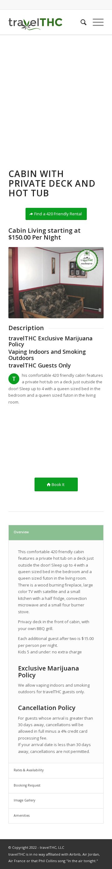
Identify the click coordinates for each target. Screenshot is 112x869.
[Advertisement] (56, 94)
